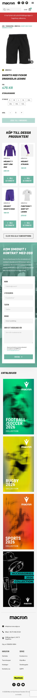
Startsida (5, 656)
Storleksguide (24, 664)
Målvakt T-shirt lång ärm (8, 164)
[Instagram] (19, 3)
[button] (33, 3)
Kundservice (23, 656)
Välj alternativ (10, 179)
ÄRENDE (6, 316)
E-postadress (8, 293)
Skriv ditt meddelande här (13, 327)
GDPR (21, 669)
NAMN (6, 281)
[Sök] (4, 9)
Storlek (5, 99)
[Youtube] (26, 3)
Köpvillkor (23, 660)
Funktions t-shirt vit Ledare (26, 209)
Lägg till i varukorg (18, 120)
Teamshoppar (9, 26)
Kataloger (5, 664)
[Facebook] (22, 3)
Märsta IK (17, 26)
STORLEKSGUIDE (8, 93)
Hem (3, 26)
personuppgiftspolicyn (13, 350)
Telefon (6, 304)
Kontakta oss (6, 669)
